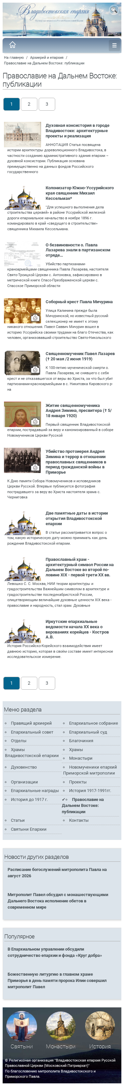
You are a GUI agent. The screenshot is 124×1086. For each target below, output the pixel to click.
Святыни (22, 1046)
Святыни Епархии (29, 829)
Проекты (78, 781)
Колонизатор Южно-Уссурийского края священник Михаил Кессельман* (80, 193)
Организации (24, 781)
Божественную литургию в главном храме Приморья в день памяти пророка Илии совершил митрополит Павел (57, 980)
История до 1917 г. (29, 799)
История (100, 1046)
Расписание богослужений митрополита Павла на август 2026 (57, 872)
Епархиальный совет (32, 732)
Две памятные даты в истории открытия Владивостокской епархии (77, 518)
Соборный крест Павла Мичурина (79, 301)
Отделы (18, 740)
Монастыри (81, 758)
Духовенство (24, 767)
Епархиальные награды (35, 790)
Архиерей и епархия (46, 57)
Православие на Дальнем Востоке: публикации (44, 63)
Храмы (76, 749)
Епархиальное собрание (93, 723)
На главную (14, 57)
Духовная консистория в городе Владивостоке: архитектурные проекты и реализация (77, 130)
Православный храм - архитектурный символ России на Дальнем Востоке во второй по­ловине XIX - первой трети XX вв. (80, 567)
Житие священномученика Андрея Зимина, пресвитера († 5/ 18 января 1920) (79, 410)
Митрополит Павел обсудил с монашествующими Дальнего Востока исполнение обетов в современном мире (58, 901)
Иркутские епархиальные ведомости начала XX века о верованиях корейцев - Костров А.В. (77, 629)
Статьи (18, 820)
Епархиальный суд (88, 732)
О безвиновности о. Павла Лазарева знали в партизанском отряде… (78, 250)
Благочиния (81, 740)
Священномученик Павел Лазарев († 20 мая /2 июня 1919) (80, 356)
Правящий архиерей (31, 723)
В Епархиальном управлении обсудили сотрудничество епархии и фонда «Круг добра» (55, 952)
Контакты (79, 820)
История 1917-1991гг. (90, 790)
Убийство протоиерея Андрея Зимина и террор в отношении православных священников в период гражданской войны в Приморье (76, 462)
